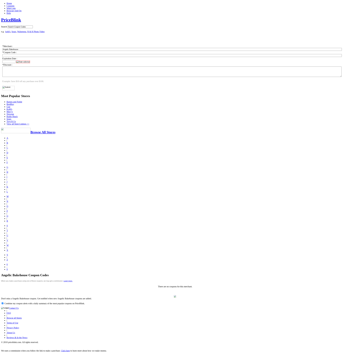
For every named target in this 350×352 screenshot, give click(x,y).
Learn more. (68, 281)
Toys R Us (11, 121)
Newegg (10, 114)
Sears (13, 31)
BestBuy (10, 104)
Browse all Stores (14, 318)
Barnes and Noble (14, 102)
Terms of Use (12, 323)
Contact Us (14, 308)
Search (4, 27)
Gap (8, 107)
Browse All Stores (42, 132)
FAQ (9, 313)
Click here (65, 351)
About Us (11, 333)
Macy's (10, 111)
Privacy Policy (13, 328)
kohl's (7, 31)
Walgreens (21, 31)
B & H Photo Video (36, 31)
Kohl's (9, 109)
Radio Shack (12, 116)
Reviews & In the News (17, 337)
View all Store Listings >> (18, 124)
